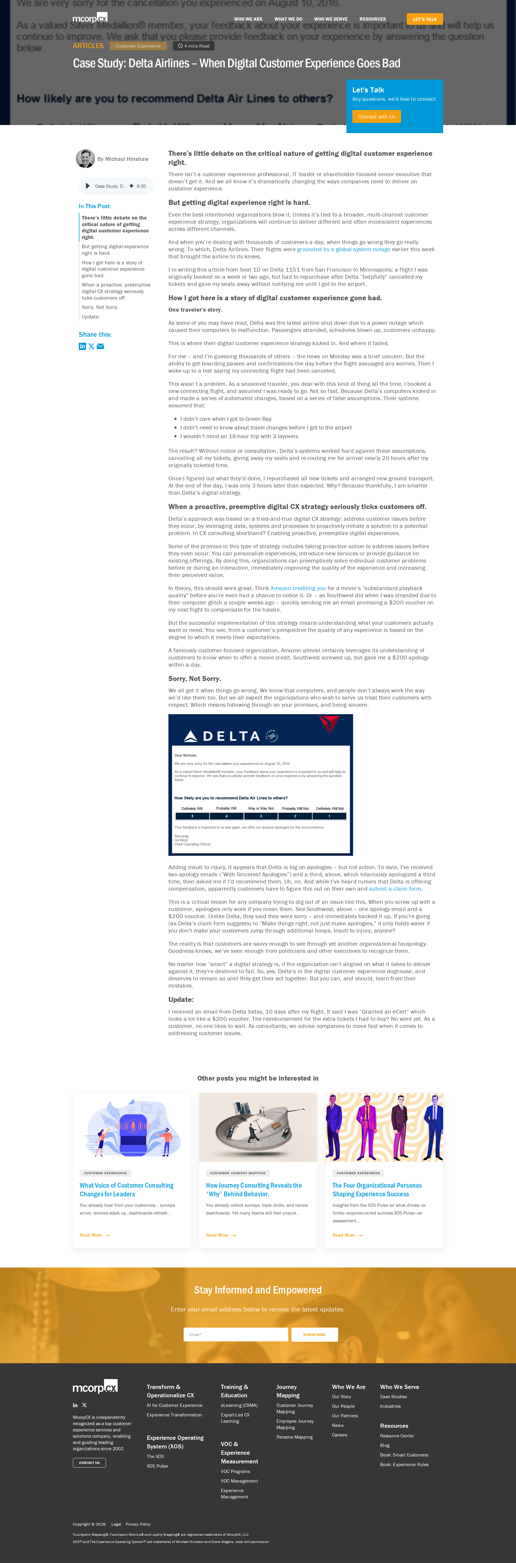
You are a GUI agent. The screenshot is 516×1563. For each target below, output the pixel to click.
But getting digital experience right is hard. (115, 249)
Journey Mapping (288, 1391)
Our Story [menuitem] (341, 1396)
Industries (390, 1406)
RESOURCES (373, 19)
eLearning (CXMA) (239, 1405)
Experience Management (234, 1493)
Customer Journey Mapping (295, 1408)
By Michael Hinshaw (123, 158)
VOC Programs (235, 1471)
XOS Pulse (157, 1466)
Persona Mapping (295, 1437)
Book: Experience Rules (404, 1464)
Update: (91, 316)
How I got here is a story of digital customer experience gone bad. (113, 269)
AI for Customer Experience (174, 1405)
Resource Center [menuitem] (397, 1436)
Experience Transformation (174, 1415)
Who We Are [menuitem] (349, 1387)
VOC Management (239, 1481)
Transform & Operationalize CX (170, 1391)
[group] (116, 186)
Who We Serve (399, 1387)
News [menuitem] (337, 1425)
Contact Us (89, 1462)
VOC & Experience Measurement (239, 1452)
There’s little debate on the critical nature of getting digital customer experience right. (115, 227)
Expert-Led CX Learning (235, 1418)
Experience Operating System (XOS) (175, 1442)
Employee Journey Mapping (295, 1424)
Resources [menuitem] (394, 1426)
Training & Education (234, 1391)
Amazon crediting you (298, 588)
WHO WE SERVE (331, 19)
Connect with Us (376, 116)
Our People (343, 1406)
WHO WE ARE (248, 19)
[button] (88, 186)
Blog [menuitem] (384, 1445)
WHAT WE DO (288, 19)
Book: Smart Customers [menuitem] (404, 1455)
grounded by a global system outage (344, 249)
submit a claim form (395, 888)
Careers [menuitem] (339, 1435)
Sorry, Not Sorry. (100, 307)
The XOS (155, 1456)
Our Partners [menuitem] (345, 1416)
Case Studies (393, 1396)
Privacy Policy (138, 1524)
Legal (116, 1524)
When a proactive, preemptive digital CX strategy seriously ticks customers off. (116, 291)
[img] (131, 186)
